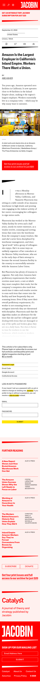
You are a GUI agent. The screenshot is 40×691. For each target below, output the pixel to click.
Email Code (6, 368)
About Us (18, 672)
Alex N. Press (30, 461)
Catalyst (6, 672)
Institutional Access (9, 376)
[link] (13, 5)
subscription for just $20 (14, 16)
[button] (4, 5)
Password (7, 411)
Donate (29, 567)
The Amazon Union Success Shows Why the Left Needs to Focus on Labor (9, 485)
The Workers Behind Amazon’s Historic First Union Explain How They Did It (10, 519)
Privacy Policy (20, 676)
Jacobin (26, 13)
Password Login (8, 365)
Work (11, 39)
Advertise (6, 676)
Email (4, 402)
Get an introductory (12, 13)
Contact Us (31, 672)
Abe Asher (7, 78)
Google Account (8, 372)
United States (12, 35)
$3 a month (7, 357)
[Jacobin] (29, 5)
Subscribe (11, 567)
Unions (4, 39)
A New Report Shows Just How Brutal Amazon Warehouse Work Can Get (10, 466)
